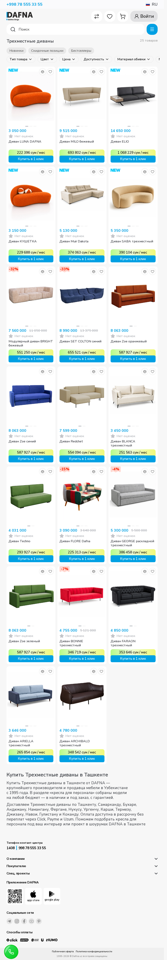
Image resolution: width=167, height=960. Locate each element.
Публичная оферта (63, 951)
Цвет (45, 59)
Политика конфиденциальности (94, 951)
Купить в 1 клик (31, 159)
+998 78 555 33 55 (24, 4)
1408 (11, 848)
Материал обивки (131, 59)
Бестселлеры (81, 50)
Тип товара (18, 59)
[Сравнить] (43, 72)
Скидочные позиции (47, 50)
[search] (76, 29)
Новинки (16, 50)
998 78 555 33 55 (32, 848)
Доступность (94, 59)
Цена (66, 59)
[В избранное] (50, 72)
